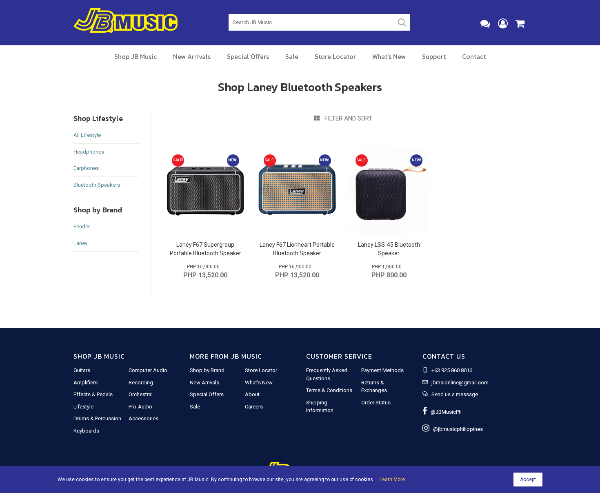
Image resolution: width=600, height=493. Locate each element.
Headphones (88, 152)
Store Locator (335, 56)
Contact (474, 56)
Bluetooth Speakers (96, 185)
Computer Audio (148, 370)
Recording (141, 382)
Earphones (86, 168)
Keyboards (86, 431)
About (252, 394)
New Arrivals (192, 56)
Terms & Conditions (329, 390)
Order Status (376, 402)
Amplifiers (85, 382)
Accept (528, 479)
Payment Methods (382, 370)
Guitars (81, 370)
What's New (389, 56)
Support (434, 56)
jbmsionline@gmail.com (460, 382)
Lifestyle (83, 407)
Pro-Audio (140, 407)
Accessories (143, 418)
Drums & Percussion (97, 418)
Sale (291, 56)
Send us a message (454, 394)
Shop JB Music (135, 56)
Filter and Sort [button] (346, 118)
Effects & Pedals (93, 394)
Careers (254, 407)
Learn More (392, 479)
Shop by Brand (207, 370)
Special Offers (248, 56)
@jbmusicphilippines (456, 429)
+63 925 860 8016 (451, 370)
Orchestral (141, 394)
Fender (81, 226)
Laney (80, 243)
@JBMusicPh (444, 412)
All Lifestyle (87, 135)
